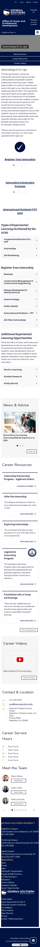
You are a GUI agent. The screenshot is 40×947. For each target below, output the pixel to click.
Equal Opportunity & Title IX (13, 902)
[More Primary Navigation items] (37, 32)
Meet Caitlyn (18, 792)
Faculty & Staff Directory (11, 874)
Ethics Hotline (7, 910)
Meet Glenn (18, 781)
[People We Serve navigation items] (16, 32)
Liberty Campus (7, 851)
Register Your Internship (20, 159)
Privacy (4, 916)
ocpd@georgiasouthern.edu (21, 704)
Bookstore (5, 879)
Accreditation (6, 907)
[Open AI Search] (33, 940)
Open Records (7, 913)
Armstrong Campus (9, 840)
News (3, 863)
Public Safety (6, 899)
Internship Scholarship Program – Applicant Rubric (19, 477)
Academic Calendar (9, 885)
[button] (3, 810)
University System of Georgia (13, 905)
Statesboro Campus (9, 829)
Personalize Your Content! (33, 22)
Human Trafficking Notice (12, 919)
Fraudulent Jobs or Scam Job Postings (17, 596)
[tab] (17, 445)
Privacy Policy (14, 938)
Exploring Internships (16, 524)
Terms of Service (25, 938)
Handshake (33, 11)
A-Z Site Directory (9, 877)
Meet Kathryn (18, 804)
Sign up (28, 2)
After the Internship (15, 496)
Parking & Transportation (12, 871)
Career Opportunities (10, 888)
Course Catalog (7, 882)
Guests (35, 2)
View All (32, 451)
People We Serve (8, 32)
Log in (22, 2)
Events (4, 865)
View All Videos (29, 678)
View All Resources (29, 630)
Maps (3, 868)
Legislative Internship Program (10, 555)
